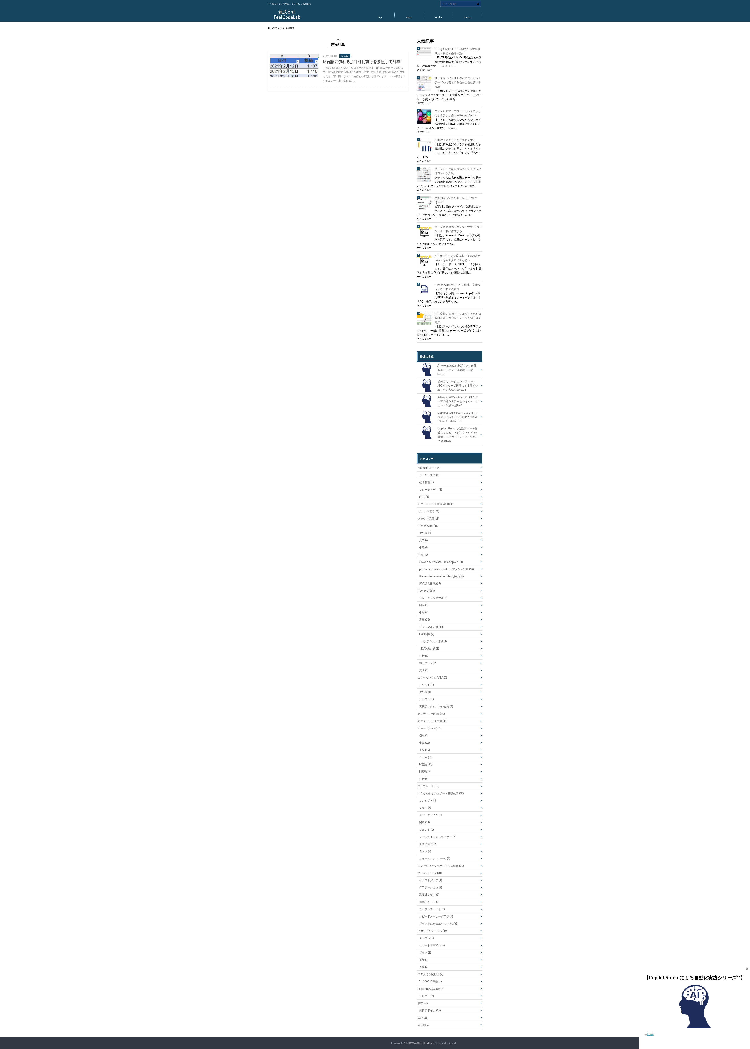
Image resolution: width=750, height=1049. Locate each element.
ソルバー (426, 996)
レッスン (426, 699)
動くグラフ (428, 663)
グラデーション (430, 887)
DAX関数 (426, 634)
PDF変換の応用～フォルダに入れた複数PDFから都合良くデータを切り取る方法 (458, 318)
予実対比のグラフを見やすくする (455, 140)
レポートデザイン (432, 945)
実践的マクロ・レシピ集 (436, 706)
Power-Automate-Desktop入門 (441, 562)
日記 (423, 1017)
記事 (650, 1034)
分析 (423, 655)
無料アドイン (430, 1010)
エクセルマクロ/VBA (432, 677)
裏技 (424, 619)
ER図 (424, 496)
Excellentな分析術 (431, 988)
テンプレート (428, 786)
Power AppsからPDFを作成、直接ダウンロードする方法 (457, 287)
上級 (424, 749)
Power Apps (428, 525)
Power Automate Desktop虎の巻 (441, 576)
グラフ (425, 807)
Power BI (426, 590)
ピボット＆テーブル (432, 930)
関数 (424, 822)
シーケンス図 (429, 475)
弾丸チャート (429, 901)
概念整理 (426, 482)
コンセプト (428, 800)
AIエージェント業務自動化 (436, 504)
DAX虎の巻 (430, 648)
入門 (423, 540)
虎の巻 (425, 533)
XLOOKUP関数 (430, 981)
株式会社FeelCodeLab (287, 14)
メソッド (426, 684)
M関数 (425, 771)
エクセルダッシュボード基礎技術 (441, 793)
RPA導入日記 (430, 583)
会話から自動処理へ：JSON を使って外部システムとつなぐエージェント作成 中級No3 (458, 401)
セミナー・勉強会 (431, 713)
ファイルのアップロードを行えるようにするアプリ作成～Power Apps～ (458, 113)
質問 (423, 670)
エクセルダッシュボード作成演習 (441, 865)
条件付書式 (428, 844)
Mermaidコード (429, 467)
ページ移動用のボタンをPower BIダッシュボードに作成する (458, 229)
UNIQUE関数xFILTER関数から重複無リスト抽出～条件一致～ (457, 51)
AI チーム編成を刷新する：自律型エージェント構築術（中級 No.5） (457, 370)
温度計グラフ (429, 894)
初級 (423, 605)
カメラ (425, 851)
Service (438, 17)
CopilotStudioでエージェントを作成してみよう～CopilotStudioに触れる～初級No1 (457, 417)
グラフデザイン (430, 873)
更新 (423, 959)
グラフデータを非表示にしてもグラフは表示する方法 (458, 171)
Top (380, 17)
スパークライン (430, 815)
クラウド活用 (428, 518)
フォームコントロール (434, 858)
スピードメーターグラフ (436, 916)
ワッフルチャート (432, 909)
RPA (423, 554)
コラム (426, 757)
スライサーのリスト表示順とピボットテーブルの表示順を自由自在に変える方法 (458, 82)
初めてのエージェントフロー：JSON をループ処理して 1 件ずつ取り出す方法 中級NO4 (458, 385)
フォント (426, 829)
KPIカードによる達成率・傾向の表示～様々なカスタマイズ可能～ (457, 258)
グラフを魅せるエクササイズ (438, 923)
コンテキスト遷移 (434, 641)
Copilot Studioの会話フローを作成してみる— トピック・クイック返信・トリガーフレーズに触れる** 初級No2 (458, 435)
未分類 (423, 1025)
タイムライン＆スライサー (437, 836)
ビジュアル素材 (431, 626)
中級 (423, 547)
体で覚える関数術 (430, 974)
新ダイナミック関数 (432, 721)
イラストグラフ (430, 880)
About (409, 17)
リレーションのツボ (433, 598)
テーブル (426, 938)
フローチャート (430, 489)
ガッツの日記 (428, 511)
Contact (468, 17)
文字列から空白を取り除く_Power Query (456, 200)
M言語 (425, 764)
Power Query (430, 728)
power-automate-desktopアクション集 (446, 569)
